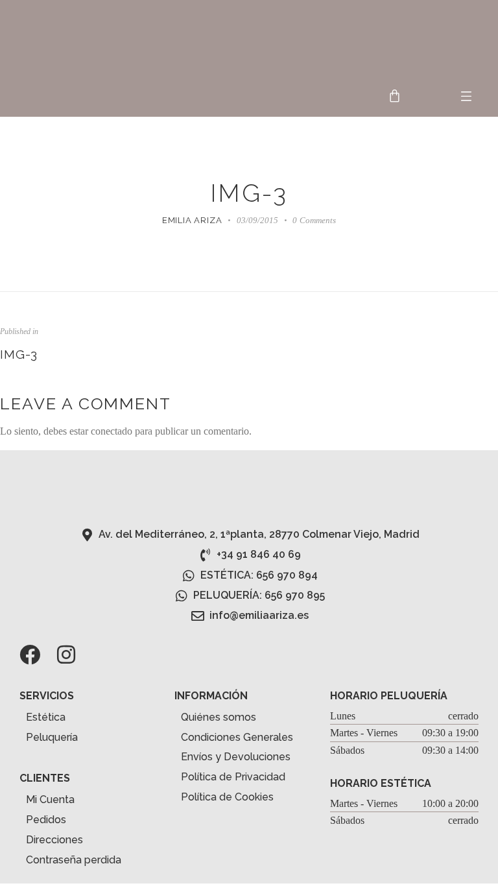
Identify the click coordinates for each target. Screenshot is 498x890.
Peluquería (52, 737)
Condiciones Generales (237, 737)
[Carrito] (394, 95)
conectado (111, 431)
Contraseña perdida (73, 860)
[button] (467, 97)
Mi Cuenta (50, 799)
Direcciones (54, 840)
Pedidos (46, 819)
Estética (45, 717)
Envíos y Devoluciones (235, 757)
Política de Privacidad (233, 777)
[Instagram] (66, 654)
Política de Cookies (227, 797)
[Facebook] (29, 654)
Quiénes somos (218, 717)
